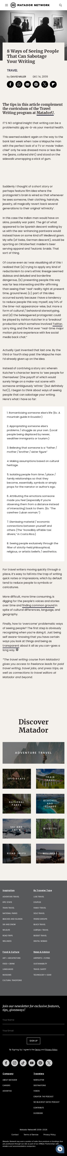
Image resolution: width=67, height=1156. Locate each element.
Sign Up (54, 592)
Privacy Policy (54, 601)
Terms (38, 601)
